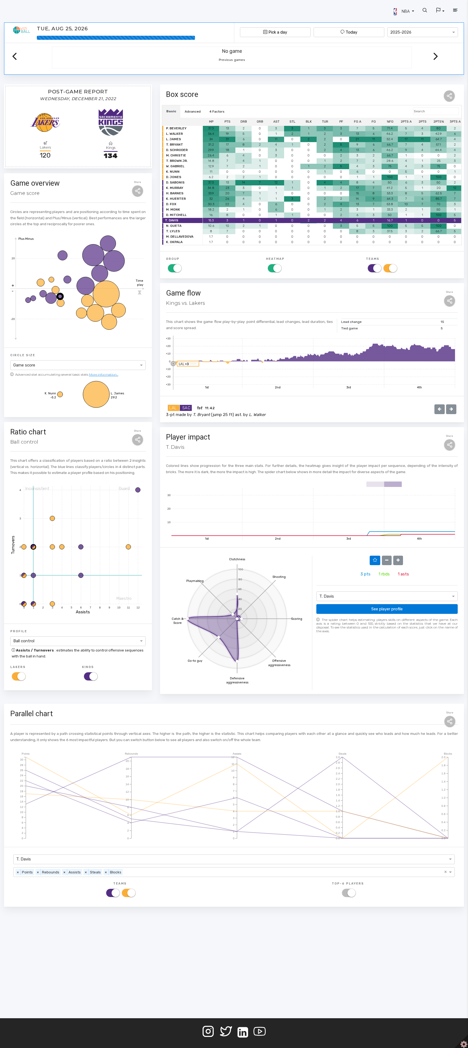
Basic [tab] (171, 111)
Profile (18, 631)
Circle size (22, 355)
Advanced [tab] (193, 111)
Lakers (18, 667)
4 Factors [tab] (217, 111)
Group (173, 259)
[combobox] (423, 32)
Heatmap (275, 259)
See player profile (387, 609)
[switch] (19, 676)
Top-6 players (348, 883)
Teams (372, 259)
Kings (88, 667)
